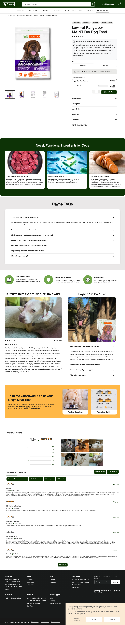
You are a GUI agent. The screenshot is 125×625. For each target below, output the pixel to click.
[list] (62, 170)
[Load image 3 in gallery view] (33, 94)
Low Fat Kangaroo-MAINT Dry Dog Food (45, 15)
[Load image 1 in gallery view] (10, 94)
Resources (56, 11)
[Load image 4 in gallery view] (45, 94)
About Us (45, 11)
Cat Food (52, 579)
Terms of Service (77, 585)
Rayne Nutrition (13, 622)
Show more (62, 564)
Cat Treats (53, 582)
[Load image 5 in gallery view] (56, 94)
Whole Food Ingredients (34, 603)
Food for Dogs (20, 11)
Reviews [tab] (11, 472)
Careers (7, 589)
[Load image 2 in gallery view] (21, 94)
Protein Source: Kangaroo (24, 15)
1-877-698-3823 (15, 582)
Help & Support (69, 11)
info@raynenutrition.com (12, 579)
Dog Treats (30, 582)
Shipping (52, 600)
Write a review (112, 472)
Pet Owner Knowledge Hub (13, 598)
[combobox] (58, 4)
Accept (94, 619)
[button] (119, 4)
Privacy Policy (35, 622)
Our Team (30, 606)
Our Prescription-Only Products (36, 600)
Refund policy (76, 587)
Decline (112, 619)
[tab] (22, 472)
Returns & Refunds (55, 603)
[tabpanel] (62, 522)
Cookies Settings (55, 622)
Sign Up (115, 582)
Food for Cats (33, 11)
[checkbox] (61, 479)
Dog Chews (30, 585)
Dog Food (30, 579)
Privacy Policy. (81, 614)
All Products (11, 15)
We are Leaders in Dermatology (36, 598)
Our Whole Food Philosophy (80, 582)
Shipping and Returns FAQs (80, 579)
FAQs (51, 598)
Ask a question (100, 472)
